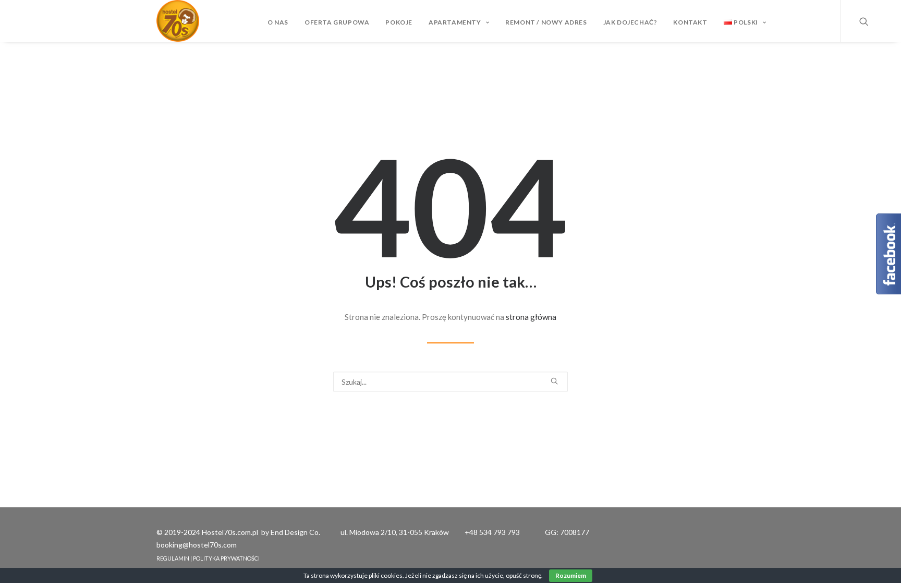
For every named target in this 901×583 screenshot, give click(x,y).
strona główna (531, 317)
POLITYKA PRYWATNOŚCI (226, 558)
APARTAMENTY (455, 22)
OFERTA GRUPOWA (337, 22)
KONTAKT (690, 22)
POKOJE (398, 22)
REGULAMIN (172, 558)
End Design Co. (295, 532)
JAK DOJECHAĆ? (630, 22)
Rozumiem (570, 575)
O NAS (277, 22)
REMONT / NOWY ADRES (546, 22)
